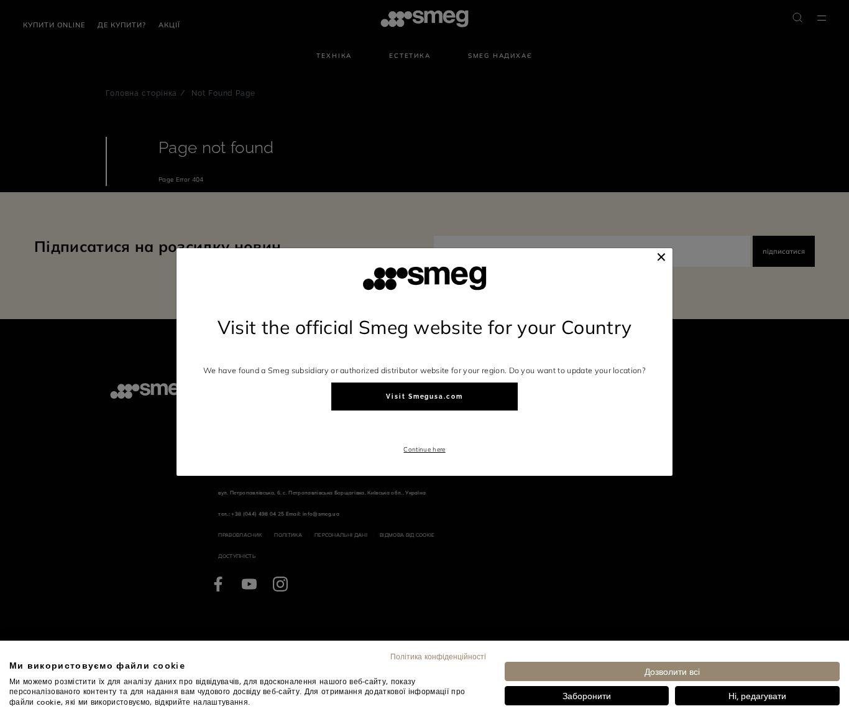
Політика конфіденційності (438, 656)
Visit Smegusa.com (424, 396)
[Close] (661, 257)
